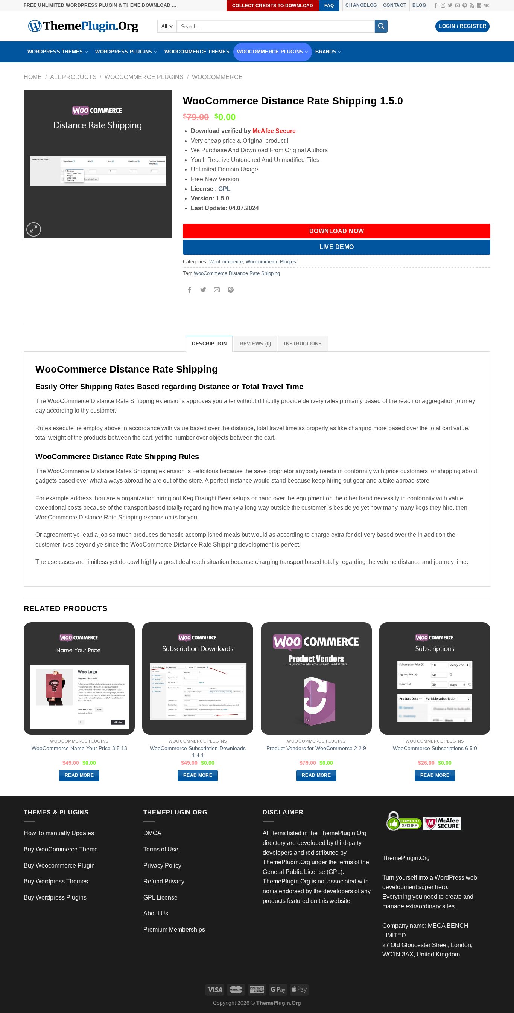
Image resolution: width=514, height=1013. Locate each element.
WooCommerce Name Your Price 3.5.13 (79, 748)
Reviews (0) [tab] (255, 344)
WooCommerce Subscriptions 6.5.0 (435, 748)
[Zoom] (33, 229)
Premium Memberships (174, 929)
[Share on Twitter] (203, 290)
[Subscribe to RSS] (472, 5)
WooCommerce (217, 77)
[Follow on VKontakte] (486, 5)
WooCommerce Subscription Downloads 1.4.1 (198, 751)
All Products (73, 77)
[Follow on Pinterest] (464, 5)
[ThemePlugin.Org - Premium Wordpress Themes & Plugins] (85, 26)
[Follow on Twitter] (450, 5)
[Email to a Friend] (217, 290)
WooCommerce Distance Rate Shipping (237, 273)
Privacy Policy (162, 865)
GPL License (160, 897)
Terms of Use (160, 849)
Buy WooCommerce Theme (61, 849)
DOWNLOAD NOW (336, 231)
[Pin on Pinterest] (230, 290)
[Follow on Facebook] (435, 5)
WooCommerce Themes (197, 52)
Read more (79, 775)
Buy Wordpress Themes (56, 881)
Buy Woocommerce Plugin (59, 865)
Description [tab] (209, 344)
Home (33, 77)
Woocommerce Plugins (270, 52)
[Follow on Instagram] (443, 5)
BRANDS (325, 52)
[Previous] (24, 709)
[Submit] (381, 26)
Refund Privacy (163, 881)
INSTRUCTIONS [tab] (303, 344)
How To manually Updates (59, 833)
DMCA (152, 833)
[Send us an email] (457, 5)
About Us (155, 913)
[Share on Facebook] (190, 290)
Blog (419, 5)
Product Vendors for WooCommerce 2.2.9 (316, 748)
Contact (394, 5)
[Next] (490, 709)
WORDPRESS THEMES (55, 52)
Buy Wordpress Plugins (55, 897)
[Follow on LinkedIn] (479, 5)
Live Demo (336, 247)
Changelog (361, 5)
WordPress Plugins (123, 52)
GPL (224, 189)
